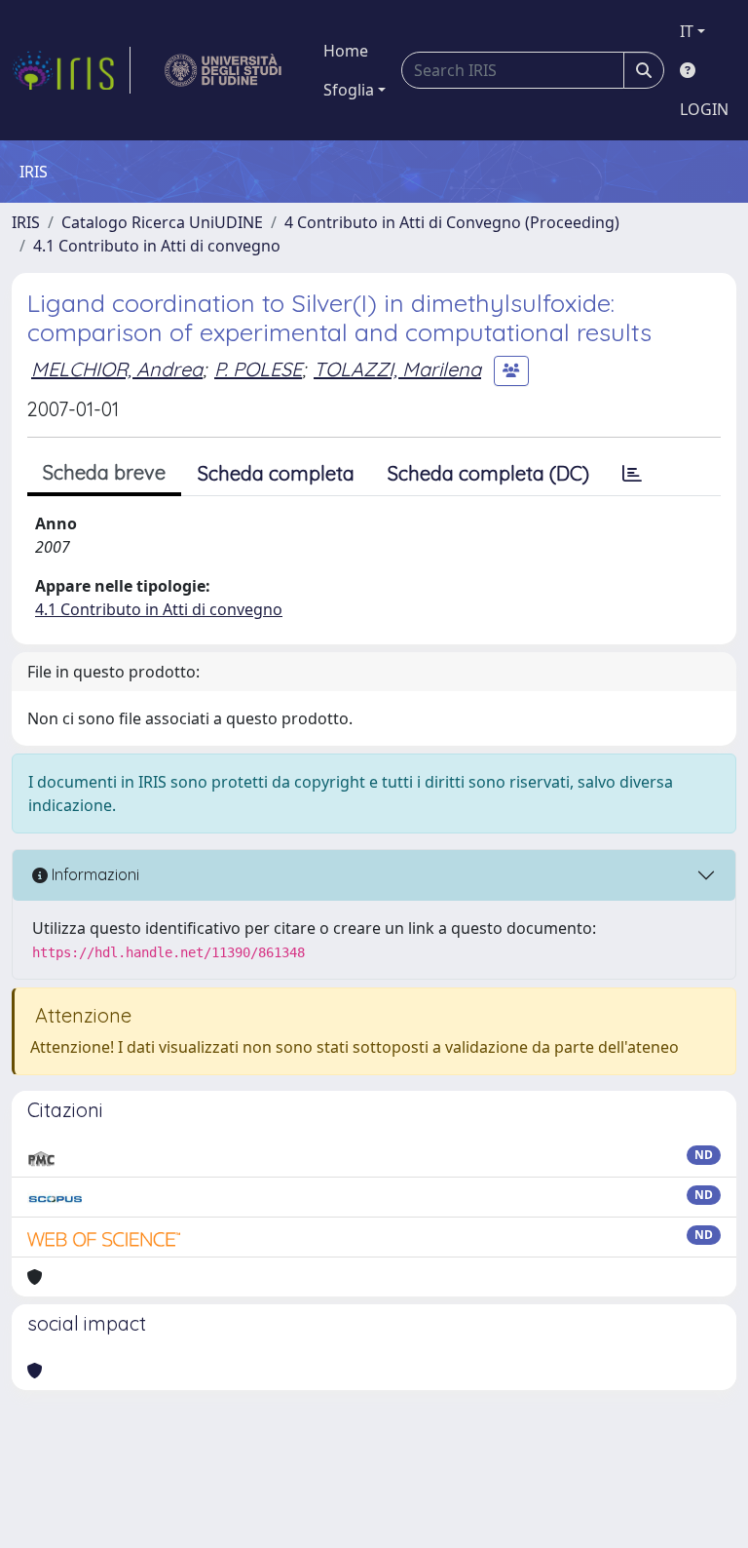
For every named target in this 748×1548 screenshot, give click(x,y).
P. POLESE (258, 369)
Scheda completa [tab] (276, 473)
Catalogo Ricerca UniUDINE (162, 222)
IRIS (26, 222)
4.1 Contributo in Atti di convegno (156, 245)
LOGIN (704, 109)
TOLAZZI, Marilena (397, 369)
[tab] (632, 473)
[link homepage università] (223, 70)
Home (345, 50)
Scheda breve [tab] (104, 472)
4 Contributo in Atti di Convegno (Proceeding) (451, 222)
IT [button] (686, 31)
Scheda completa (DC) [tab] (488, 473)
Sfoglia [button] (348, 89)
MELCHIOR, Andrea (117, 369)
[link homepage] (71, 70)
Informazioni (93, 874)
